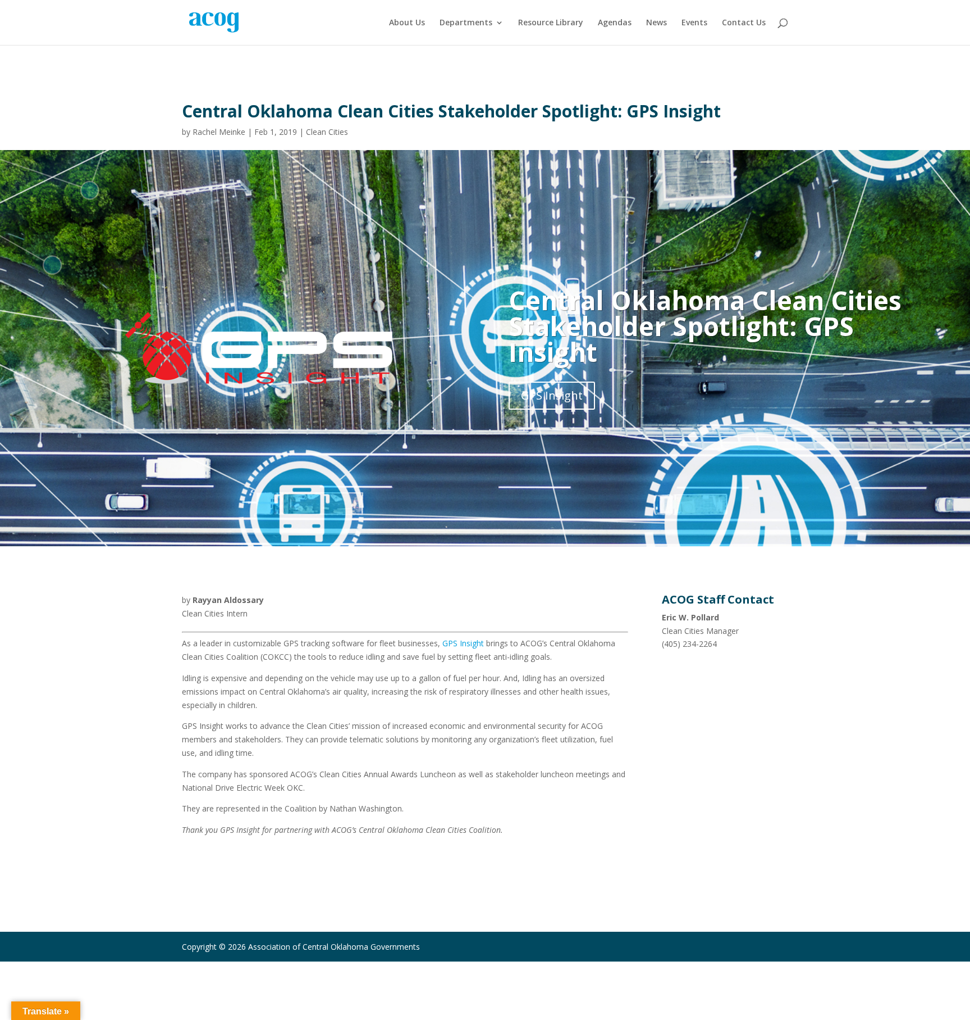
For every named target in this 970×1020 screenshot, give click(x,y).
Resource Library (550, 23)
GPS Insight (552, 395)
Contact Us (744, 23)
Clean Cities (327, 131)
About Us (407, 23)
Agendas (615, 23)
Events (694, 23)
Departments (466, 23)
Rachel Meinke (219, 131)
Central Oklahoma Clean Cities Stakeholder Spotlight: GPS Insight (705, 326)
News (656, 23)
